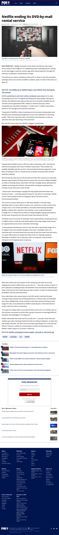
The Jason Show (20, 472)
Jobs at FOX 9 (49, 476)
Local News (4, 453)
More (34, 3)
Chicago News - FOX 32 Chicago (36, 474)
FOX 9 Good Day (20, 474)
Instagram (4, 503)
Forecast (18, 454)
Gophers (33, 454)
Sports (33, 451)
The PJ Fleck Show (20, 481)
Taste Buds (19, 484)
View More (53, 408)
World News (4, 456)
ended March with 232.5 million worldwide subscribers (26, 96)
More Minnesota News (9, 408)
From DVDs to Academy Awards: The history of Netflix (16, 58)
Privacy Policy (31, 401)
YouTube (4, 508)
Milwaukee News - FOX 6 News (36, 471)
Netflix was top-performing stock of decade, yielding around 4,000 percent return (23, 275)
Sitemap (48, 479)
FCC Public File (49, 482)
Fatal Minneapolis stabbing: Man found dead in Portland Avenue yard (18, 411)
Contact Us (48, 470)
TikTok (3, 507)
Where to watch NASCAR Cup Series (21, 505)
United (32, 463)
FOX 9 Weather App (21, 453)
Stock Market (5, 474)
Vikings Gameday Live (21, 479)
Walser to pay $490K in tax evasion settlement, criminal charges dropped (30, 358)
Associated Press (14, 24)
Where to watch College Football (22, 500)
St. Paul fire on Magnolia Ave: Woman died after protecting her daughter (18, 437)
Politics (3, 460)
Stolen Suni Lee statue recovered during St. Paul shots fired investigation (30, 370)
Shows (18, 469)
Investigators (5, 458)
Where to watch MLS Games (21, 520)
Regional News (36, 469)
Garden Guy (48, 454)
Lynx (32, 461)
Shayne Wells (49, 453)
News (3, 451)
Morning (48, 451)
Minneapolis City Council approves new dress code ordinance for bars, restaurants (32, 353)
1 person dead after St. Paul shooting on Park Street (13, 417)
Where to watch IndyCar (22, 507)
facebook (51, 528)
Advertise (48, 481)
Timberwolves (34, 460)
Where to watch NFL (21, 498)
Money (4, 469)
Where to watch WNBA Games (21, 517)
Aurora (32, 465)
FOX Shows (19, 470)
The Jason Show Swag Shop (21, 488)
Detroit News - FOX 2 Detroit (36, 477)
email (57, 528)
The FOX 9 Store (20, 491)
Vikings (32, 453)
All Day (18, 476)
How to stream (5, 496)
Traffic (17, 460)
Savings (3, 477)
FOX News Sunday (6, 463)
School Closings (20, 456)
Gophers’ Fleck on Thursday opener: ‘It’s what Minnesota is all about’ (29, 347)
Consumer (13, 337)
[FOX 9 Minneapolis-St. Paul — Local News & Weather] (6, 3)
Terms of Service (30, 402)
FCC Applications (50, 484)
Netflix (20, 24)
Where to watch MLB (21, 503)
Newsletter (4, 500)
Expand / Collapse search (56, 3)
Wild (32, 458)
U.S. (21, 337)
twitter (54, 528)
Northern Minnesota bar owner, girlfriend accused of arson (26, 364)
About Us (49, 469)
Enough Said (19, 477)
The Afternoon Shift (21, 486)
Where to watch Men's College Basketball (21, 510)
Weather (19, 451)
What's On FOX (49, 477)
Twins (32, 456)
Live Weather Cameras (21, 458)
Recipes (48, 456)
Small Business (5, 476)
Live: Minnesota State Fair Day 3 (9, 430)
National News (5, 454)
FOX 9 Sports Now (20, 482)
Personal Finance (6, 470)
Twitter (3, 505)
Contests (48, 472)
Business (4, 472)
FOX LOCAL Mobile (6, 498)
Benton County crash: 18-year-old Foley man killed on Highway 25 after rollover (20, 424)
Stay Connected (7, 494)
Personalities (49, 474)
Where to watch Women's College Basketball (20, 514)
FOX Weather (19, 461)
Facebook (4, 501)
